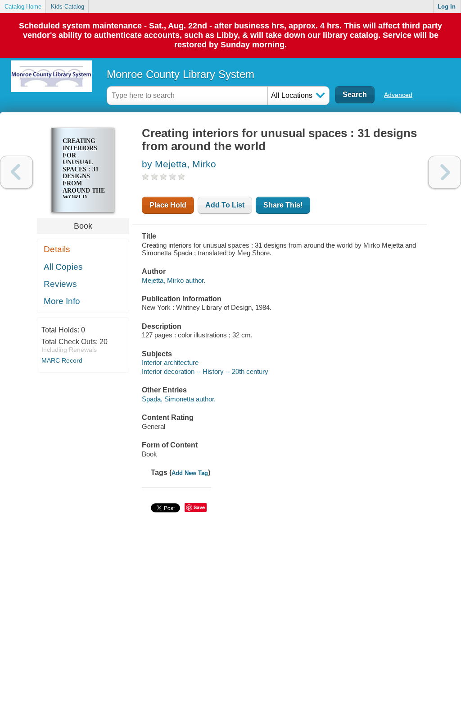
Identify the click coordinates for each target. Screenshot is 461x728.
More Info (62, 301)
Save (199, 507)
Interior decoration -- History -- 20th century (205, 371)
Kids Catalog (67, 6)
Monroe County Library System (180, 74)
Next (444, 172)
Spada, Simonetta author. (179, 399)
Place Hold (167, 205)
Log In (447, 6)
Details (57, 249)
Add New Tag (190, 473)
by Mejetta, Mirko (179, 164)
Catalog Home (23, 6)
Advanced (398, 94)
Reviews (60, 284)
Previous (16, 172)
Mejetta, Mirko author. (173, 280)
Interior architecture (170, 362)
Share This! (283, 205)
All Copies (63, 267)
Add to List (224, 205)
